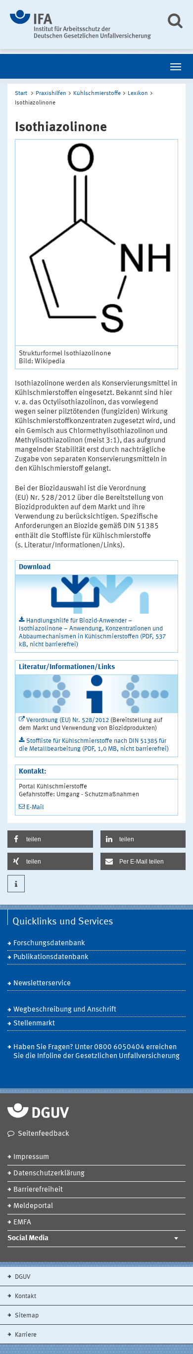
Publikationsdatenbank (51, 957)
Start (21, 94)
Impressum (31, 1157)
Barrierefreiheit (38, 1190)
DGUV (22, 1277)
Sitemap (26, 1315)
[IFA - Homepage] (80, 24)
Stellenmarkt (34, 1023)
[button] (50, 839)
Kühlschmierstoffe (97, 94)
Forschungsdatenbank (49, 943)
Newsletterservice (42, 983)
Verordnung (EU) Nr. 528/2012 (67, 720)
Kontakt (24, 1296)
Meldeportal (33, 1206)
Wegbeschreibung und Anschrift (64, 1010)
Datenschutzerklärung (49, 1173)
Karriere (25, 1335)
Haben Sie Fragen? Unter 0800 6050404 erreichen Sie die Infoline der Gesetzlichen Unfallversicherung (96, 1052)
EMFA (22, 1222)
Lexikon (138, 94)
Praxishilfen (51, 94)
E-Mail (35, 807)
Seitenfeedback (43, 1134)
